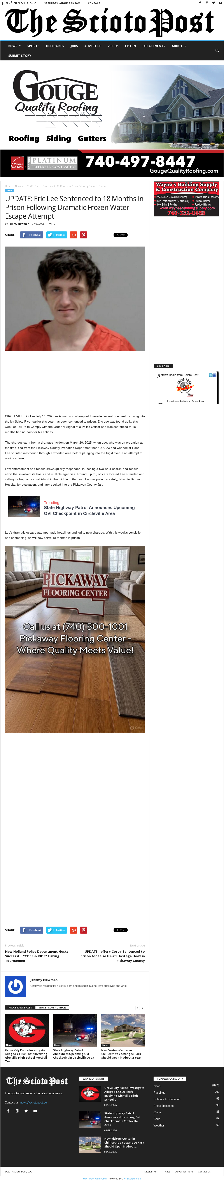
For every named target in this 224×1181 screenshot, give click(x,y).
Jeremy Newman (19, 223)
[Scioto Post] (112, 23)
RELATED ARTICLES (20, 1007)
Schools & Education (167, 1099)
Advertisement (184, 1171)
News (12, 46)
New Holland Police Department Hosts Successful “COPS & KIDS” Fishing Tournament (36, 956)
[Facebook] (200, 3)
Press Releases (164, 1105)
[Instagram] (207, 3)
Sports (33, 46)
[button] (217, 51)
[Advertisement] (75, 383)
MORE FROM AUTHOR (52, 1007)
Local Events (153, 46)
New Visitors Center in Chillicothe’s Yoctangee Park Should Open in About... (124, 1142)
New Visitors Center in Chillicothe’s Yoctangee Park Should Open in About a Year (121, 1053)
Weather (159, 1125)
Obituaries (55, 46)
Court (157, 1119)
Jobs (74, 46)
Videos (113, 46)
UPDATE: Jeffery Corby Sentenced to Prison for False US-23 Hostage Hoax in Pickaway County (112, 956)
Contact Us (204, 1171)
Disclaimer (150, 1171)
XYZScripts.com (132, 1178)
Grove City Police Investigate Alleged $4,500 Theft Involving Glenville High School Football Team (26, 1055)
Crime (157, 1112)
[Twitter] (213, 3)
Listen (130, 46)
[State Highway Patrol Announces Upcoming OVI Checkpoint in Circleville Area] (75, 1030)
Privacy (166, 1171)
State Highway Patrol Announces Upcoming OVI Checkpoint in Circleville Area (73, 1053)
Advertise (92, 46)
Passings (159, 1092)
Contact (94, 3)
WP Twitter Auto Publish (95, 1178)
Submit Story (19, 55)
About (177, 46)
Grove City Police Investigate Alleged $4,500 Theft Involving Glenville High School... (124, 1094)
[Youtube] (220, 3)
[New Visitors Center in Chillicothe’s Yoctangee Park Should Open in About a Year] (123, 1030)
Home (8, 186)
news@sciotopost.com (34, 1102)
